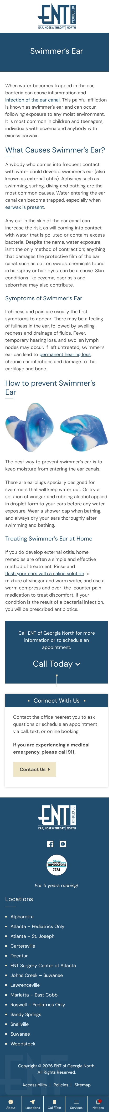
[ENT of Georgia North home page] (57, 16)
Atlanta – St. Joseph (32, 936)
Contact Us (33, 769)
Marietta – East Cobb (34, 995)
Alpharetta (22, 916)
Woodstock (23, 1044)
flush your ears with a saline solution (44, 573)
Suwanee (20, 1034)
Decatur (19, 956)
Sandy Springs (26, 1014)
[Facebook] (50, 843)
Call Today (54, 663)
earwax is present (24, 207)
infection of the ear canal (32, 100)
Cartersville (23, 946)
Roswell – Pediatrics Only (38, 1005)
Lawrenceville (25, 985)
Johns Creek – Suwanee (37, 975)
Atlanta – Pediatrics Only (37, 926)
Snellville (20, 1024)
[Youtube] (63, 843)
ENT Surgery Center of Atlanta (43, 965)
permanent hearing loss (65, 354)
